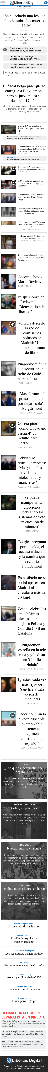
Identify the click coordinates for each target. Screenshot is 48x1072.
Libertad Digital (24, 3)
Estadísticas (11, 1068)
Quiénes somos (10, 1066)
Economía (27, 7)
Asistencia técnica (34, 1068)
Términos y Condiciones (26, 1066)
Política (20, 7)
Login (46, 2)
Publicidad (22, 1068)
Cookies (40, 1066)
